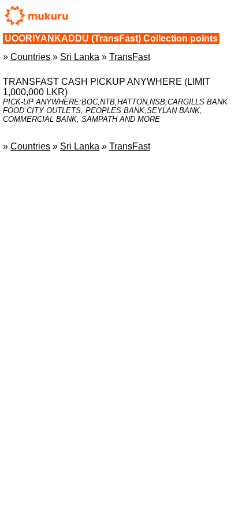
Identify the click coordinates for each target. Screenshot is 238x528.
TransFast (129, 57)
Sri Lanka (79, 57)
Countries (30, 57)
